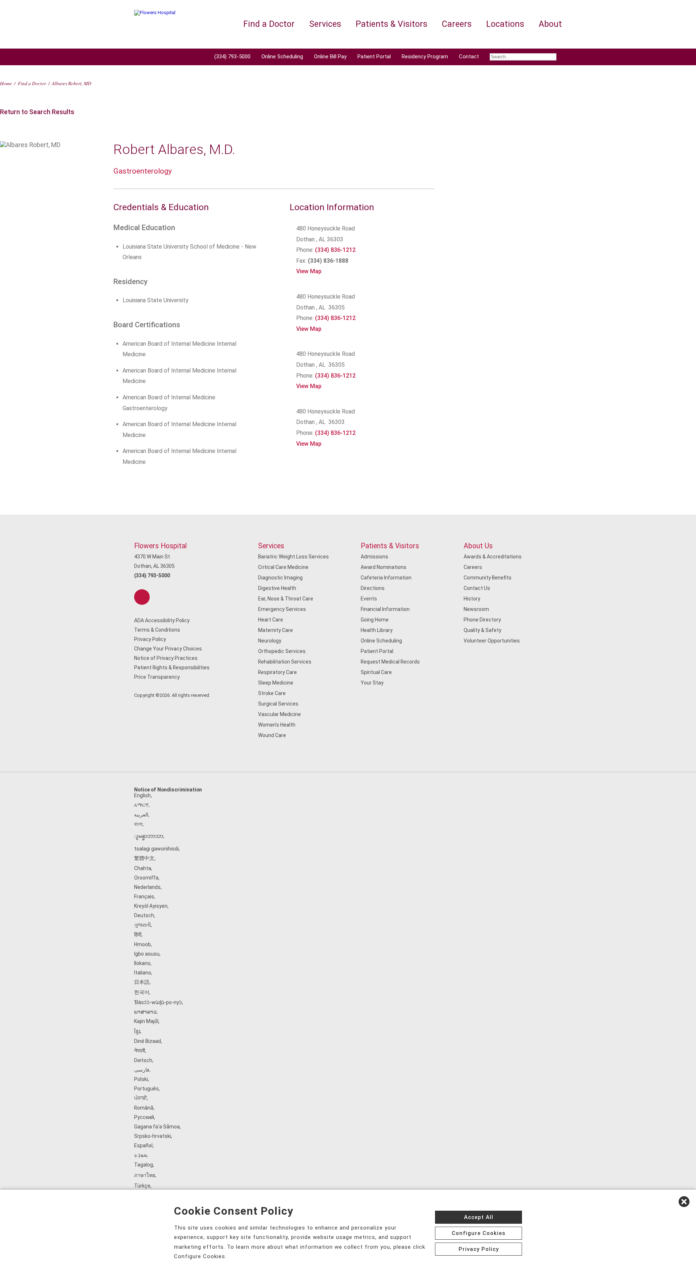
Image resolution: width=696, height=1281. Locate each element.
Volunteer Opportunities (492, 641)
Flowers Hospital (160, 546)
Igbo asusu (147, 954)
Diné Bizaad (147, 1041)
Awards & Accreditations (493, 557)
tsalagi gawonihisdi (156, 849)
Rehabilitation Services (284, 662)
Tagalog (143, 1165)
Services (271, 546)
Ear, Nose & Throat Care (285, 599)
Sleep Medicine (275, 683)
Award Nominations (383, 567)
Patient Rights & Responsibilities (172, 667)
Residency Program (425, 56)
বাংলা (138, 824)
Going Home (375, 620)
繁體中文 (144, 858)
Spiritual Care (376, 672)
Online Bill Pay (330, 56)
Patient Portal (374, 56)
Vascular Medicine (279, 714)
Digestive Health (277, 588)
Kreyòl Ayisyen (150, 906)
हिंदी (137, 934)
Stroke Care (272, 693)
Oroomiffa (146, 878)
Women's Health (276, 725)
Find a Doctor (32, 83)
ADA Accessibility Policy (162, 620)
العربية (141, 815)
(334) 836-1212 (335, 249)
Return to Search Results (37, 112)
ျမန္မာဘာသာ (148, 836)
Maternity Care (275, 630)
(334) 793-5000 (232, 56)
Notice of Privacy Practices (166, 658)
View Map (309, 271)
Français (144, 896)
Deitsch (143, 1060)
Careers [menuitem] (457, 24)
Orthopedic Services (282, 651)
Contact (469, 56)
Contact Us (477, 588)
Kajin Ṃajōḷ (146, 1021)
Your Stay (372, 683)
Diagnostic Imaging (280, 578)
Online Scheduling (282, 56)
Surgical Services (278, 704)
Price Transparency (157, 677)
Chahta (142, 868)
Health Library (377, 630)
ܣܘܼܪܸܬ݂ (140, 1155)
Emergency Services (282, 609)
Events (369, 599)
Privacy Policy (150, 639)
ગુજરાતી (142, 925)
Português (146, 1088)
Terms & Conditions (157, 630)
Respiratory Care (277, 672)
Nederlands (147, 887)
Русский (144, 1117)
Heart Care (270, 620)
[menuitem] (523, 57)
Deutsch (144, 915)
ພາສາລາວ (145, 1012)
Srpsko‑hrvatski (152, 1136)
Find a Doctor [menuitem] (269, 24)
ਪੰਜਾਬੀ (140, 1098)
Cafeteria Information (386, 578)
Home (6, 83)
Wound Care (272, 735)
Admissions (374, 557)
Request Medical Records (390, 662)
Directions (373, 588)
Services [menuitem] (325, 24)
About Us (478, 546)
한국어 (141, 992)
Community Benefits (487, 578)
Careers (473, 567)
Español (143, 1145)
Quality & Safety (482, 630)
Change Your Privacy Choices (168, 649)
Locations (505, 24)
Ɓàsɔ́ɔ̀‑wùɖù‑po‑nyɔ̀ (158, 1002)
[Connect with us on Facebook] (142, 597)
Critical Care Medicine (283, 567)
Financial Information (385, 609)
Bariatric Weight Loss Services (293, 557)
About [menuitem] (550, 24)
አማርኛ (141, 805)
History (472, 599)
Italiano (142, 973)
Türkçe (142, 1186)
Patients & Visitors (390, 546)
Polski (141, 1079)
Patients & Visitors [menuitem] (391, 24)
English (142, 795)
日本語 (141, 982)
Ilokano (142, 963)
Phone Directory (482, 620)
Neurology (269, 641)
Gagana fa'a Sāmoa (157, 1127)
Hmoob (142, 944)
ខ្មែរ (137, 1031)
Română (143, 1108)
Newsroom (476, 609)
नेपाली (139, 1050)
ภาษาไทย (144, 1175)
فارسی (141, 1070)
